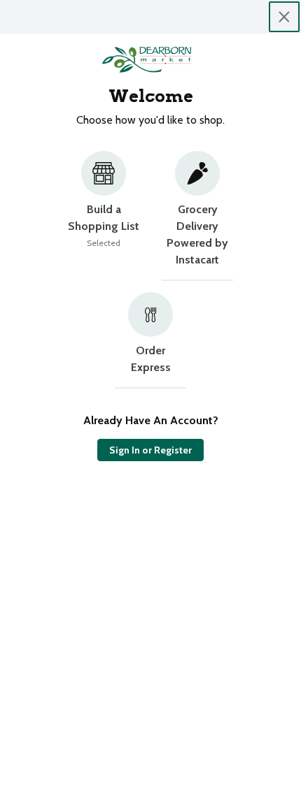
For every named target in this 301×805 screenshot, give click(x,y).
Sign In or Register (150, 450)
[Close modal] (284, 17)
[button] (103, 216)
